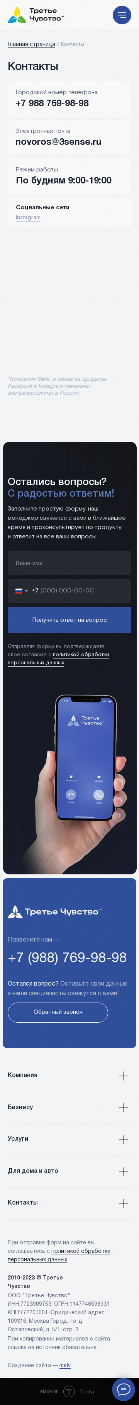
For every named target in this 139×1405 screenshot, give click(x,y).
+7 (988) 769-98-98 (67, 958)
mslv (65, 1365)
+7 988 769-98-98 (51, 104)
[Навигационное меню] (122, 15)
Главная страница (31, 44)
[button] (58, 1013)
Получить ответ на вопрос (69, 620)
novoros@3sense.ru (58, 142)
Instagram (28, 217)
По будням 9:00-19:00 (63, 181)
